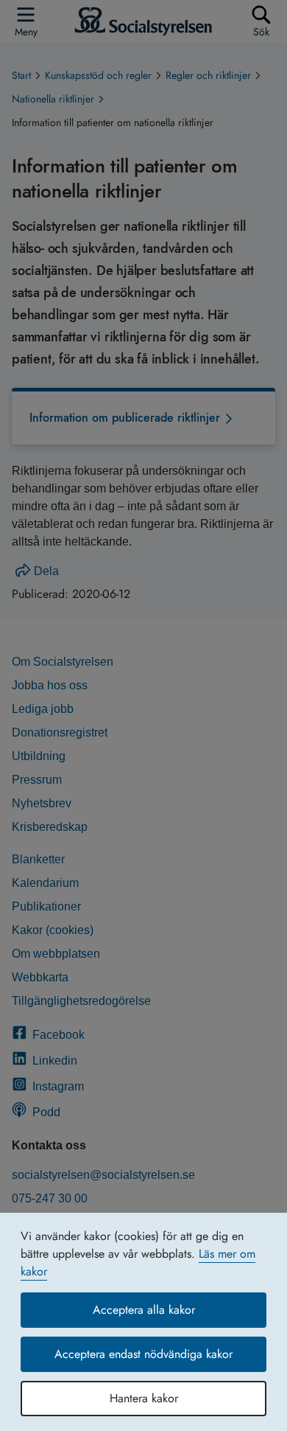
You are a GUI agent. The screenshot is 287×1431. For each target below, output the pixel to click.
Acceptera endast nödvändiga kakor (143, 1353)
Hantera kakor (144, 1398)
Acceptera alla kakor (144, 1309)
